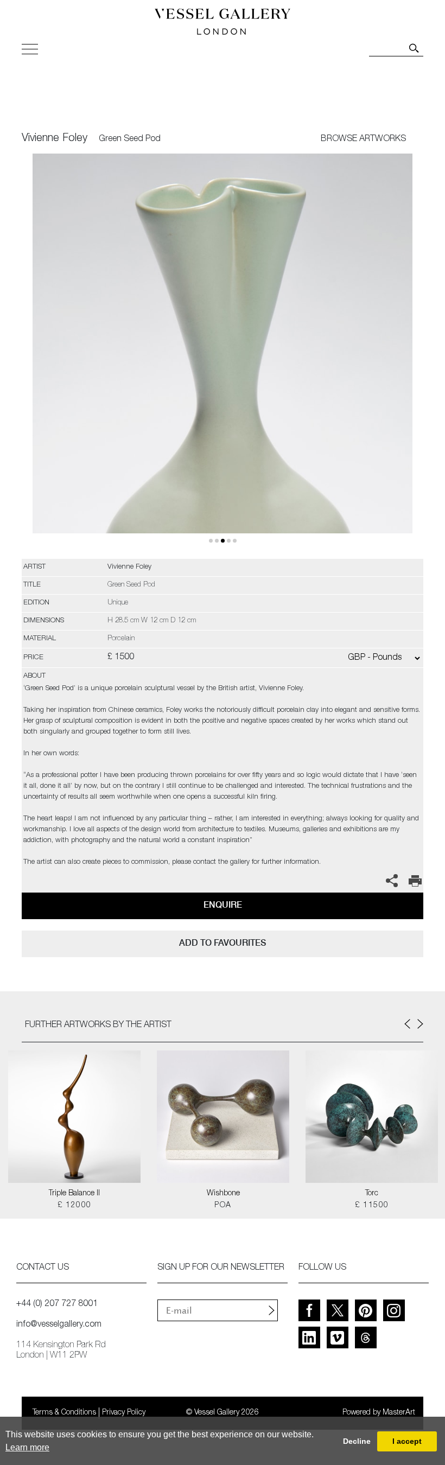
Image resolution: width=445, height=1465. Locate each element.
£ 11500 (372, 1205)
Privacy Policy (123, 1413)
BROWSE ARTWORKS (363, 139)
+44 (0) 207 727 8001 (57, 1304)
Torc (371, 1194)
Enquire (223, 905)
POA (222, 1205)
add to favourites (222, 943)
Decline (357, 1441)
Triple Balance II (74, 1194)
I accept (407, 1441)
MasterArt (399, 1413)
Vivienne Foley (54, 138)
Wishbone (223, 1194)
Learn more (27, 1447)
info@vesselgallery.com (58, 1325)
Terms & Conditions (64, 1413)
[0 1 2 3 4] (222, 356)
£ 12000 (75, 1205)
